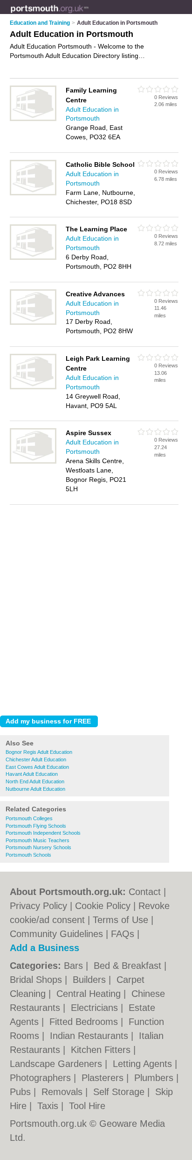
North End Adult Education (35, 781)
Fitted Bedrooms (85, 1022)
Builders (91, 979)
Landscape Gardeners (57, 1064)
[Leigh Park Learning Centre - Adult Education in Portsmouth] (33, 387)
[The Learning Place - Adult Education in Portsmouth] (33, 258)
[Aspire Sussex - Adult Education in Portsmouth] (33, 461)
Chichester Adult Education (36, 759)
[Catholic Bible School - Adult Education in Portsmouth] (33, 193)
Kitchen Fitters (102, 1050)
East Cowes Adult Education (37, 767)
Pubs (22, 1092)
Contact (145, 892)
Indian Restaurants (90, 1036)
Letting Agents (144, 1064)
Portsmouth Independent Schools (43, 833)
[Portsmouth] (88, 14)
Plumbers (155, 1078)
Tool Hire (87, 1106)
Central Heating (89, 993)
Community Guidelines (56, 934)
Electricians (96, 1007)
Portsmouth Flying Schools (36, 826)
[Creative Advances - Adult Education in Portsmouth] (33, 323)
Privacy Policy (38, 906)
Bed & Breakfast (129, 965)
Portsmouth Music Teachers (37, 840)
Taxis (49, 1106)
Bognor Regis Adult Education (39, 752)
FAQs (122, 934)
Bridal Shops (37, 979)
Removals (63, 1092)
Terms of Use (120, 920)
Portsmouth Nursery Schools (38, 847)
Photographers (42, 1078)
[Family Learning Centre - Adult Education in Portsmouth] (33, 119)
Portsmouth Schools (28, 855)
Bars (75, 965)
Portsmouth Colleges (29, 818)
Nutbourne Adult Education (35, 789)
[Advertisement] (96, 607)
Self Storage (120, 1092)
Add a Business (44, 948)
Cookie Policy (102, 906)
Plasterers (104, 1078)
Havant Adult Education (32, 774)
